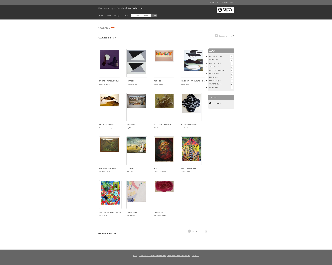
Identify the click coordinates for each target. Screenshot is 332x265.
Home (101, 16)
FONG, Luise (213, 77)
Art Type (117, 16)
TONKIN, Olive (214, 60)
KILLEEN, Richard (215, 63)
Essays (126, 16)
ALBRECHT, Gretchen (216, 70)
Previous (221, 36)
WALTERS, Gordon (215, 84)
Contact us (224, 2)
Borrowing (214, 2)
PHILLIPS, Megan (215, 80)
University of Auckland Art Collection (152, 255)
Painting (218, 103)
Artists (108, 16)
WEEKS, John (213, 87)
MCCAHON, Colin (215, 56)
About (232, 2)
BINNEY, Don (214, 74)
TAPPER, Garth (214, 67)
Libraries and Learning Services (178, 255)
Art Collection (120, 8)
